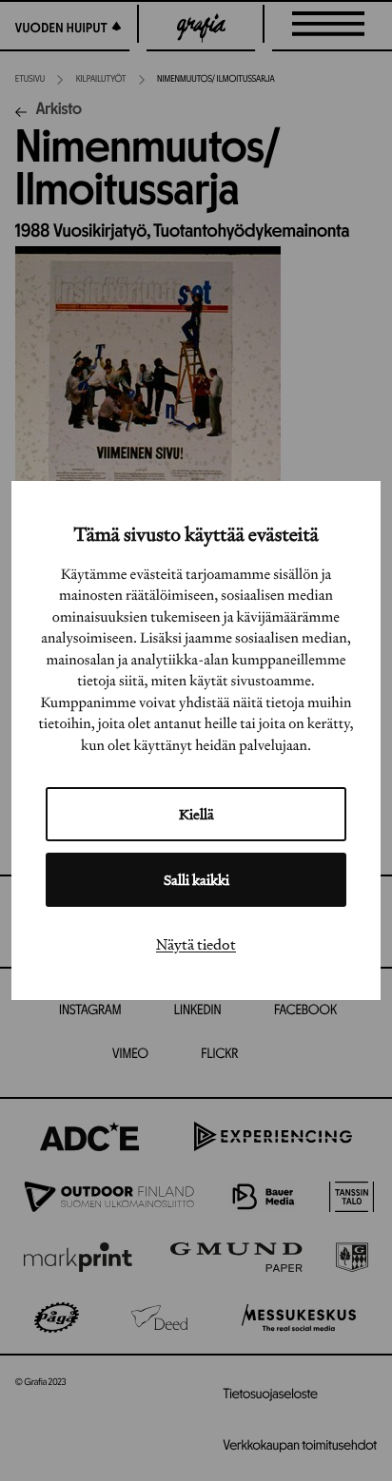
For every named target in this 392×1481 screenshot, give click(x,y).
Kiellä (196, 814)
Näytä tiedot (196, 943)
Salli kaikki (196, 880)
